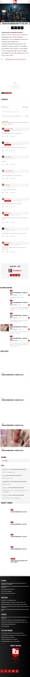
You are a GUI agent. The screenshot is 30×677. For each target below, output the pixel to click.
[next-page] (4, 569)
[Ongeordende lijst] (11, 116)
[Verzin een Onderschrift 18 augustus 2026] (4, 327)
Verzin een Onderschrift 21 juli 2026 (19, 536)
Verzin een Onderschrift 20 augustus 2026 (19, 303)
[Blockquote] (13, 116)
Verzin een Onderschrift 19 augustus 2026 (18, 316)
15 (28, 317)
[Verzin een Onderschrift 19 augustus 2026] (4, 316)
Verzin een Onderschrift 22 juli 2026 (19, 524)
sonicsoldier (8, 156)
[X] (15, 27)
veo (10, 93)
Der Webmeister (9, 128)
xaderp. (7, 142)
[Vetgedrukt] (3, 116)
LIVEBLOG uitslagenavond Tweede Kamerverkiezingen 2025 (13, 620)
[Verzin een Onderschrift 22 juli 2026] (5, 523)
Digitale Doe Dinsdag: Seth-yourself (9, 639)
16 (28, 340)
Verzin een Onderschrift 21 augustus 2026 (18, 293)
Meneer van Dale (13, 294)
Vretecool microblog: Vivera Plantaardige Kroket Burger (14, 604)
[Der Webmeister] (11, 270)
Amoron (9, 34)
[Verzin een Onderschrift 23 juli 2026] (5, 510)
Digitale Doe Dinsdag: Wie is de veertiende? (10, 641)
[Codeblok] (14, 116)
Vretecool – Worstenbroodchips (8, 600)
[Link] (16, 116)
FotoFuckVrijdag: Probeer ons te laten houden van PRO (13, 635)
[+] (19, 116)
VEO (3, 20)
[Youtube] (19, 275)
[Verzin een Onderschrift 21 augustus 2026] (4, 293)
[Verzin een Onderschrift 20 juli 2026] (5, 548)
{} (17, 116)
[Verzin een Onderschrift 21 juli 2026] (5, 535)
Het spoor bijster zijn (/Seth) (7, 589)
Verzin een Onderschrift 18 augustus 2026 (18, 327)
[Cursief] (4, 116)
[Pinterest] (18, 27)
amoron (6, 93)
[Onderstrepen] (6, 116)
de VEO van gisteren (21, 34)
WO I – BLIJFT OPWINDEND (6, 591)
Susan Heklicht (9, 170)
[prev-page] (2, 569)
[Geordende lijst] (9, 116)
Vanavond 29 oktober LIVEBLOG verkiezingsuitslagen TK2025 (14, 622)
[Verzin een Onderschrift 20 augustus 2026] (4, 303)
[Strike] (8, 116)
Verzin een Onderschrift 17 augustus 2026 (18, 339)
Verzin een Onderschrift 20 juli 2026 (19, 549)
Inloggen (26, 107)
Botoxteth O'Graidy (14, 340)
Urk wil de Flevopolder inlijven (8, 593)
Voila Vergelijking (5, 626)
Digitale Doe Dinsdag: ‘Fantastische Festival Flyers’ (12, 633)
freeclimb (7, 184)
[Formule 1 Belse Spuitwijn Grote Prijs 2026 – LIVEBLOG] (5, 560)
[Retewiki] (17, 671)
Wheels (13, 558)
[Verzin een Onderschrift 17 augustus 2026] (4, 339)
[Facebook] (12, 27)
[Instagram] (14, 275)
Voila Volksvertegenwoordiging (8, 624)
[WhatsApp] (22, 27)
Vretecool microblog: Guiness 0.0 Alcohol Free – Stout (13, 602)
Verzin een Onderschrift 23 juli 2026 (19, 512)
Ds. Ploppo (8, 199)
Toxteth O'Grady (5, 481)
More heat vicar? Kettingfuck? (8, 637)
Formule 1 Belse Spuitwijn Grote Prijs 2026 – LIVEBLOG (19, 561)
